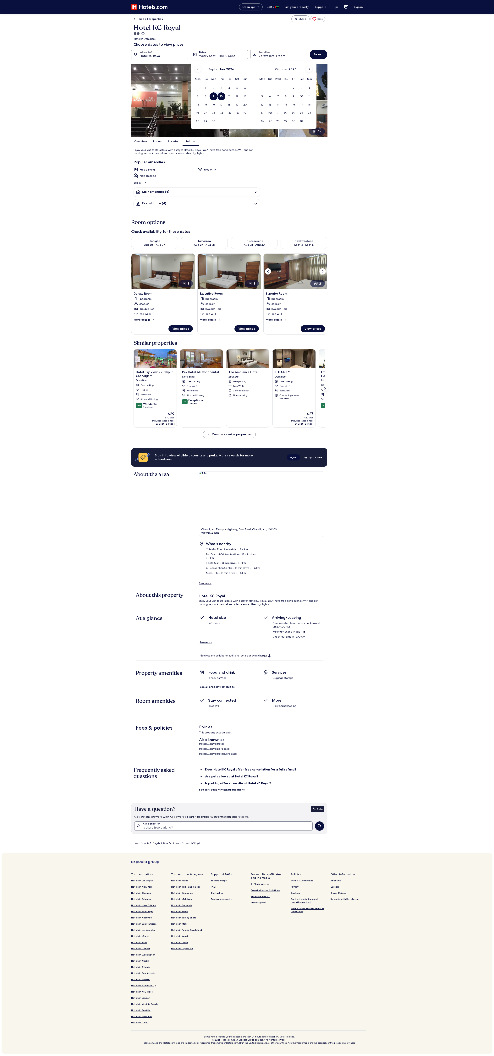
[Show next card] (325, 388)
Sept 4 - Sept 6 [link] (304, 245)
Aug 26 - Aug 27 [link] (154, 245)
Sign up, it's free (312, 457)
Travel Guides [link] (338, 892)
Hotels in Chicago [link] (141, 892)
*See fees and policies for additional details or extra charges (233, 655)
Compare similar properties (232, 434)
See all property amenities (217, 687)
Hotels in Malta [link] (179, 911)
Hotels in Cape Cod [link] (182, 948)
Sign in (358, 7)
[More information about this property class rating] (142, 33)
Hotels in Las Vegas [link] (142, 880)
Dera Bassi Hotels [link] (172, 843)
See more (205, 583)
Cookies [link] (295, 892)
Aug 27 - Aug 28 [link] (204, 245)
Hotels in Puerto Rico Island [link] (186, 929)
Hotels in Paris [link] (139, 942)
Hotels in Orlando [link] (141, 899)
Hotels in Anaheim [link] (141, 1016)
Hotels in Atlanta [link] (140, 967)
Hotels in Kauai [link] (179, 936)
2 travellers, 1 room (272, 56)
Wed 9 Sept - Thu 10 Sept (217, 56)
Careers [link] (335, 886)
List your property (297, 7)
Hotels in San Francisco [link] (144, 923)
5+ (319, 131)
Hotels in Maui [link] (179, 923)
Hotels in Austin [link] (140, 960)
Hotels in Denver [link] (140, 948)
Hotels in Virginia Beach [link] (144, 1004)
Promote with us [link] (260, 896)
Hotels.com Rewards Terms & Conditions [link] (307, 910)
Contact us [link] (217, 892)
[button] (206, 88)
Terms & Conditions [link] (302, 880)
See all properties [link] (151, 19)
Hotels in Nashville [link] (141, 917)
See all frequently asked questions (222, 789)
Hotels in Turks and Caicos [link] (185, 886)
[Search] (319, 826)
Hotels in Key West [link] (142, 991)
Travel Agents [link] (258, 902)
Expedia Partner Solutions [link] (265, 890)
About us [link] (336, 880)
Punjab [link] (156, 843)
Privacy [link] (295, 886)
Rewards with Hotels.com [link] (345, 899)
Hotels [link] (137, 843)
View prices (180, 328)
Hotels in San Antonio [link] (143, 973)
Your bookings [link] (219, 880)
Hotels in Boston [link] (140, 979)
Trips (335, 7)
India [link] (146, 843)
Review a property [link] (221, 899)
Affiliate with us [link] (260, 884)
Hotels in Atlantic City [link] (143, 985)
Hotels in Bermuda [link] (181, 905)
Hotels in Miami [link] (140, 936)
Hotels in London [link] (140, 997)
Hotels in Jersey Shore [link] (183, 917)
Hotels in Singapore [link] (182, 892)
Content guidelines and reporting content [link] (304, 901)
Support (320, 7)
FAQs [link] (214, 886)
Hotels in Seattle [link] (141, 1010)
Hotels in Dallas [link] (140, 1022)
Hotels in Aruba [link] (179, 880)
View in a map (210, 533)
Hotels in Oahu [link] (179, 942)
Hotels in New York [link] (141, 886)
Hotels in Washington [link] (143, 954)
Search (318, 54)
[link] (317, 19)
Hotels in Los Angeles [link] (143, 929)
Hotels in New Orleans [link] (143, 905)
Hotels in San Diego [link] (142, 911)
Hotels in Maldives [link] (181, 899)
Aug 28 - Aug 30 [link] (254, 245)
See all (138, 182)
